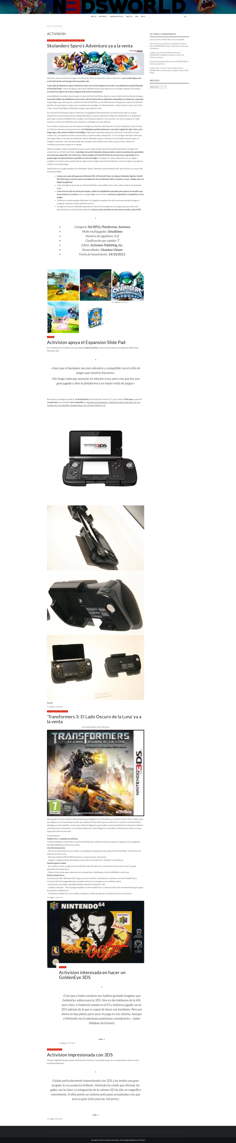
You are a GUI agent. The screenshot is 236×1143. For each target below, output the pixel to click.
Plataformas (75, 40)
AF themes (141, 1140)
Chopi (52, 1119)
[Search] (185, 16)
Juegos (58, 40)
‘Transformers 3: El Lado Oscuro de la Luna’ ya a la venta (94, 719)
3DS (136, 16)
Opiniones (58, 1049)
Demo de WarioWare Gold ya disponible (170, 39)
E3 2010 (50, 1049)
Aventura (51, 40)
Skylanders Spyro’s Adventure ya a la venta (90, 45)
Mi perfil (103, 16)
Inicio (93, 16)
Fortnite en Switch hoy (157, 64)
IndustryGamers (91, 347)
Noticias (66, 40)
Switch (129, 16)
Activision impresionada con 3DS (80, 1054)
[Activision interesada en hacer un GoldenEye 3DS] (95, 934)
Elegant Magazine (129, 1140)
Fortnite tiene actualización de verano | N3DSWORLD (168, 61)
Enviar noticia (116, 16)
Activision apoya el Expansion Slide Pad (86, 342)
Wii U (143, 16)
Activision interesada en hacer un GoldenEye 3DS (92, 975)
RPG (82, 40)
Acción (50, 711)
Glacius (116, 302)
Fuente (50, 703)
